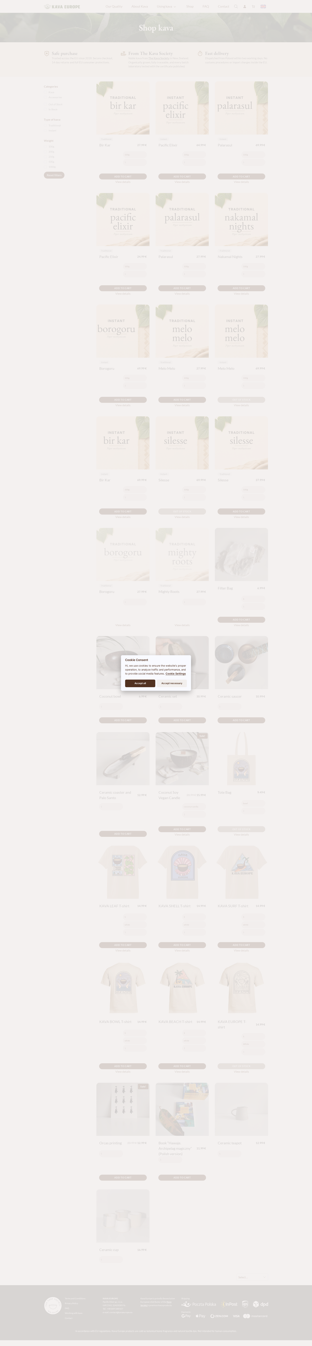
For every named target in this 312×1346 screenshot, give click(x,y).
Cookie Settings (176, 673)
